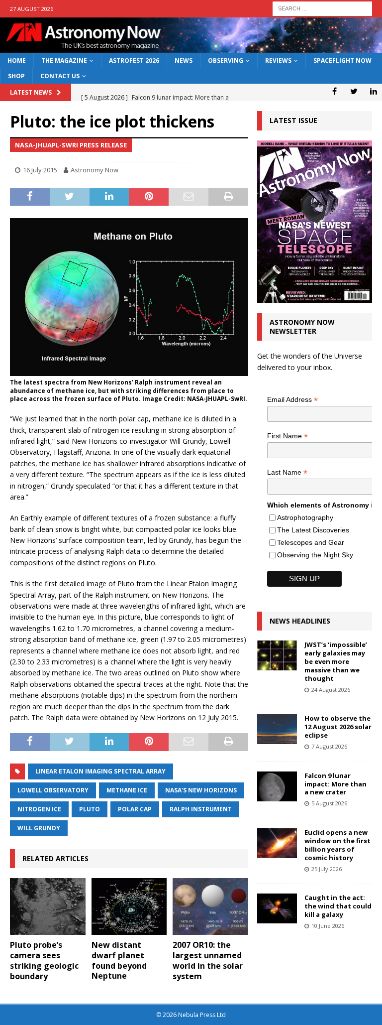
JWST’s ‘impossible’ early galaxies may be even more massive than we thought (335, 661)
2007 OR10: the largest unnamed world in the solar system (208, 960)
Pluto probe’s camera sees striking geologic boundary (44, 960)
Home (16, 60)
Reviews (278, 60)
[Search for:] (322, 7)
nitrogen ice (39, 809)
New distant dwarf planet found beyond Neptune (119, 960)
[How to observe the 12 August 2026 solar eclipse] (277, 729)
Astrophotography (305, 517)
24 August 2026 (330, 689)
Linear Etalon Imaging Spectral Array (100, 771)
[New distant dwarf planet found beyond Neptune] (129, 906)
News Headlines (300, 621)
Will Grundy (38, 828)
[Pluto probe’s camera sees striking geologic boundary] (48, 906)
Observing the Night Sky (315, 555)
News (183, 60)
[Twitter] (354, 91)
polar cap (135, 809)
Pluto (89, 809)
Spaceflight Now (342, 60)
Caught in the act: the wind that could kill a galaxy (338, 906)
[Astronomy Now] (191, 47)
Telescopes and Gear (310, 542)
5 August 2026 (329, 803)
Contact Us (60, 76)
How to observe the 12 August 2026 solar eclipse (338, 727)
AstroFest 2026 (134, 60)
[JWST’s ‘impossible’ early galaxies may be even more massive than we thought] (277, 655)
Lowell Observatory (53, 790)
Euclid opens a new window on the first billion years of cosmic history (337, 845)
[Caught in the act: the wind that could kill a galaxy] (277, 908)
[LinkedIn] (373, 91)
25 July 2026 (326, 869)
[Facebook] (334, 91)
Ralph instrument (201, 809)
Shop (16, 76)
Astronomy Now (94, 169)
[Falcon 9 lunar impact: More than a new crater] (277, 786)
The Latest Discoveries (313, 530)
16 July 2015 (40, 169)
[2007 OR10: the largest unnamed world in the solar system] (210, 906)
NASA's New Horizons (201, 790)
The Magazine (64, 60)
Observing (225, 60)
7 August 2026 (329, 746)
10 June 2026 (327, 925)
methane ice (126, 790)
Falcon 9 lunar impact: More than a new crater (335, 784)
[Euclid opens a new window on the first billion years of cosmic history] (277, 843)
